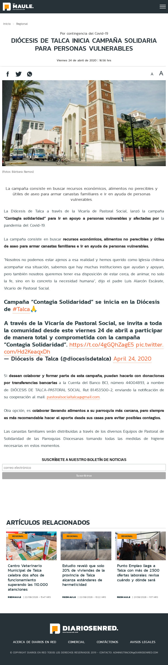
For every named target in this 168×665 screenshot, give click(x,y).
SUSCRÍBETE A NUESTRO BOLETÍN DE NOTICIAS (84, 460)
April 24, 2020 (132, 358)
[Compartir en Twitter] (18, 76)
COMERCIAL (76, 642)
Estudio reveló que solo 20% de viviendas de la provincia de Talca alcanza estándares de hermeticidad (83, 575)
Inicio (7, 23)
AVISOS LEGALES (142, 642)
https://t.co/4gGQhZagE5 (101, 344)
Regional (22, 23)
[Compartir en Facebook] (7, 76)
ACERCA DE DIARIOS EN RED (34, 642)
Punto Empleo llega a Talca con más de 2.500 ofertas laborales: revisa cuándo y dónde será (138, 573)
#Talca (21, 309)
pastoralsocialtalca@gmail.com (73, 397)
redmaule (14, 597)
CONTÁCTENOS (107, 642)
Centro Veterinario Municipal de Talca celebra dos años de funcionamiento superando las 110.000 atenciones (28, 577)
